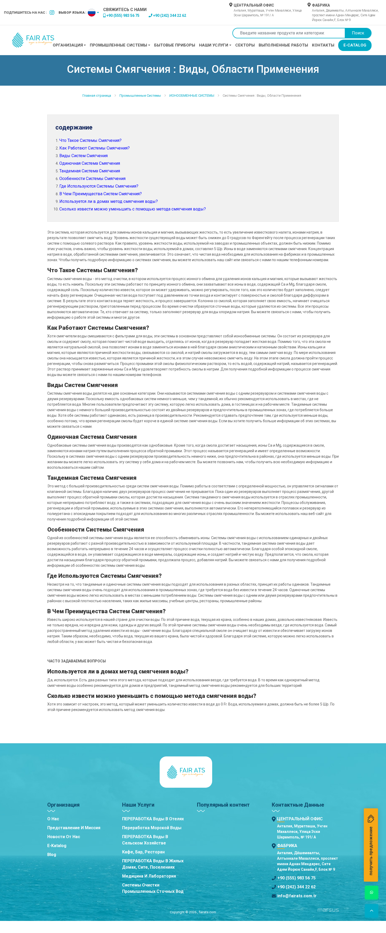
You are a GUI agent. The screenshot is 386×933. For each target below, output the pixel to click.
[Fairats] (33, 40)
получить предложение (370, 851)
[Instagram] (52, 13)
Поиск (358, 32)
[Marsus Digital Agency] (328, 912)
